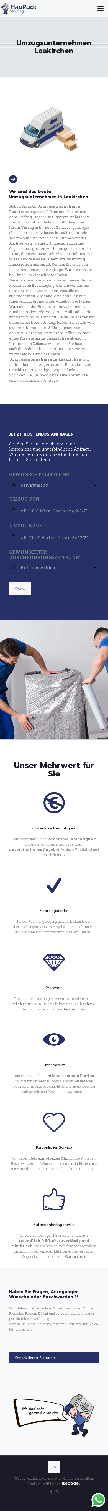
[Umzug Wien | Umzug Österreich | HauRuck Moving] (19, 8)
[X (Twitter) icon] (57, 1491)
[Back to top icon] (54, 1467)
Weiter (20, 588)
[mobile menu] (100, 8)
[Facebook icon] (51, 1491)
